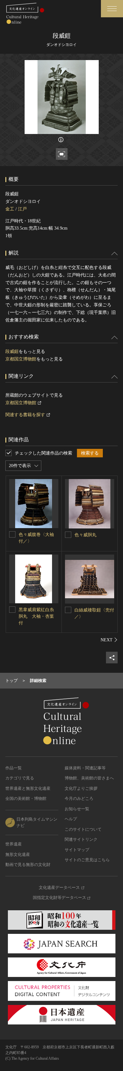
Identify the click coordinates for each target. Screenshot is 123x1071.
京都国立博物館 (20, 359)
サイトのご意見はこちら (87, 859)
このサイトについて (83, 829)
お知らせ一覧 (77, 808)
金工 (9, 209)
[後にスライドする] (109, 640)
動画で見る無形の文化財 (27, 864)
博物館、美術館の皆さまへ (89, 778)
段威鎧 (12, 351)
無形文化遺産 (17, 854)
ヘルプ (71, 819)
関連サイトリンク (81, 839)
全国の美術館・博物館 (25, 798)
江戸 (22, 209)
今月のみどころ (79, 798)
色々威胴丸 (85, 535)
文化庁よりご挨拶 (81, 788)
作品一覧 (13, 768)
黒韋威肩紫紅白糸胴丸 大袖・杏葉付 (36, 616)
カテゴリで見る (19, 778)
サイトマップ (77, 849)
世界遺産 (13, 844)
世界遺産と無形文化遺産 (27, 788)
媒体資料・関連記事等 (85, 768)
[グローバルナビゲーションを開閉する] (112, 8)
